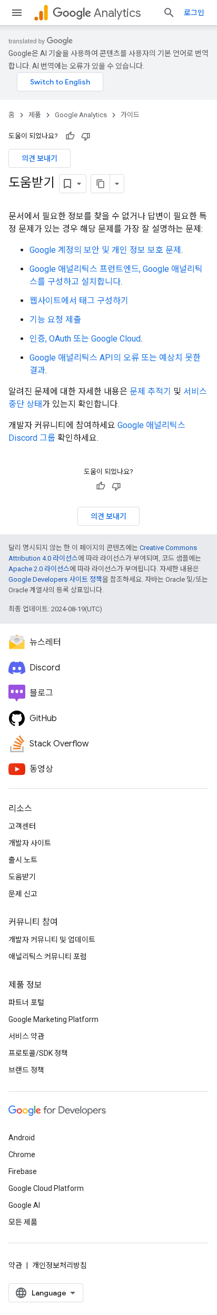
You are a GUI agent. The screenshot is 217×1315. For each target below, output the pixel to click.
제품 (34, 115)
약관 (15, 1265)
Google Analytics (81, 115)
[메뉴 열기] (16, 12)
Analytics (117, 13)
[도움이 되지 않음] (86, 136)
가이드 (130, 115)
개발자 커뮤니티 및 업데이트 (51, 939)
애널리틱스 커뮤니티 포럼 (47, 956)
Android (21, 1137)
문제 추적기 (150, 391)
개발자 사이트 (29, 843)
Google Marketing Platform (53, 1019)
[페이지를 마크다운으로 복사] (100, 184)
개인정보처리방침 (59, 1265)
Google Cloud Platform (46, 1188)
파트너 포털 (26, 1002)
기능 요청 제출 (55, 320)
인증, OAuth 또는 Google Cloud (85, 339)
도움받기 (22, 877)
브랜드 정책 (26, 1070)
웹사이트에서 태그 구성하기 (79, 301)
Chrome (21, 1154)
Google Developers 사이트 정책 (55, 579)
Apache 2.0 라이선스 (39, 569)
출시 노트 (22, 860)
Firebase (22, 1171)
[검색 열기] (169, 12)
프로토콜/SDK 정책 (38, 1053)
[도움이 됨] (70, 136)
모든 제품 (22, 1222)
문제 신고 (22, 894)
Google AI (24, 1205)
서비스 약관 (26, 1036)
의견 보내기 (39, 158)
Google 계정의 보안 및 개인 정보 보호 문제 (105, 250)
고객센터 (22, 826)
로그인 (194, 12)
